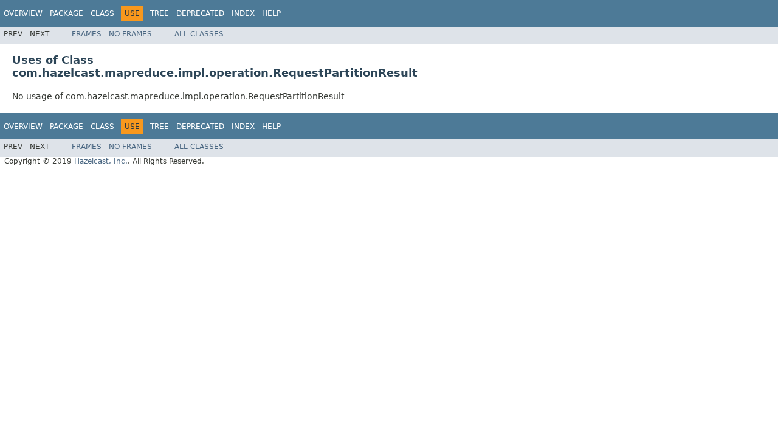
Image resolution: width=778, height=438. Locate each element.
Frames (87, 34)
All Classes (199, 34)
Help (271, 13)
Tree (159, 13)
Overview (23, 13)
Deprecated (200, 13)
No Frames (130, 34)
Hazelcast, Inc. (101, 161)
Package (66, 13)
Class (102, 13)
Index (243, 13)
